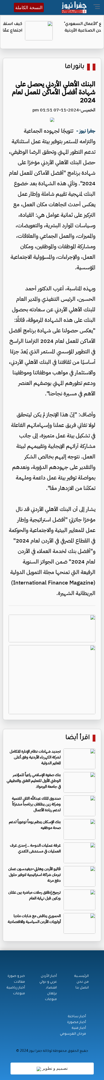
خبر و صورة (16, 976)
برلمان (52, 994)
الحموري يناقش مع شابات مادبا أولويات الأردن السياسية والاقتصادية (34, 919)
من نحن (83, 982)
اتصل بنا (82, 988)
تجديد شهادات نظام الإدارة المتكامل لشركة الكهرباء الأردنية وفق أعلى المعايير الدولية (35, 757)
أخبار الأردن (49, 976)
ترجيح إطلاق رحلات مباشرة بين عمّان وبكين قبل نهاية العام (34, 895)
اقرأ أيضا (77, 738)
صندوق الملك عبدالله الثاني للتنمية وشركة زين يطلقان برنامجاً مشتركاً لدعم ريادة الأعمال (36, 804)
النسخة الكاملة (28, 7)
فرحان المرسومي (73, 1034)
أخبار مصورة (76, 1022)
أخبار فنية (79, 1028)
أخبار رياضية (16, 988)
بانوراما (74, 67)
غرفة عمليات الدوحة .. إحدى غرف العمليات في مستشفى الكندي (35, 848)
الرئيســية (81, 976)
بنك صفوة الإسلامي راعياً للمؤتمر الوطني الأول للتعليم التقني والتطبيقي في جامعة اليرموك (34, 780)
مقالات (19, 982)
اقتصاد (51, 988)
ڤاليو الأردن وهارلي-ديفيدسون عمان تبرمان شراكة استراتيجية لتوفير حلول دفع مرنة (34, 874)
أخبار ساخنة (77, 1017)
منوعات (51, 999)
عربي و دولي (48, 982)
